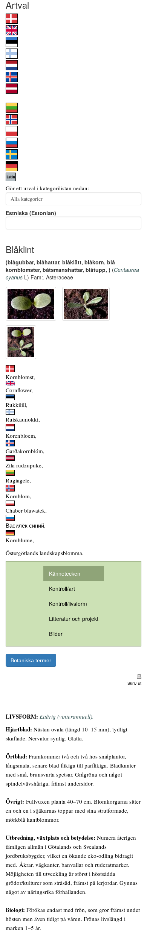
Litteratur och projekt (73, 618)
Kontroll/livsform (68, 603)
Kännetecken (64, 573)
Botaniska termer (31, 660)
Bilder (56, 633)
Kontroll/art (62, 588)
